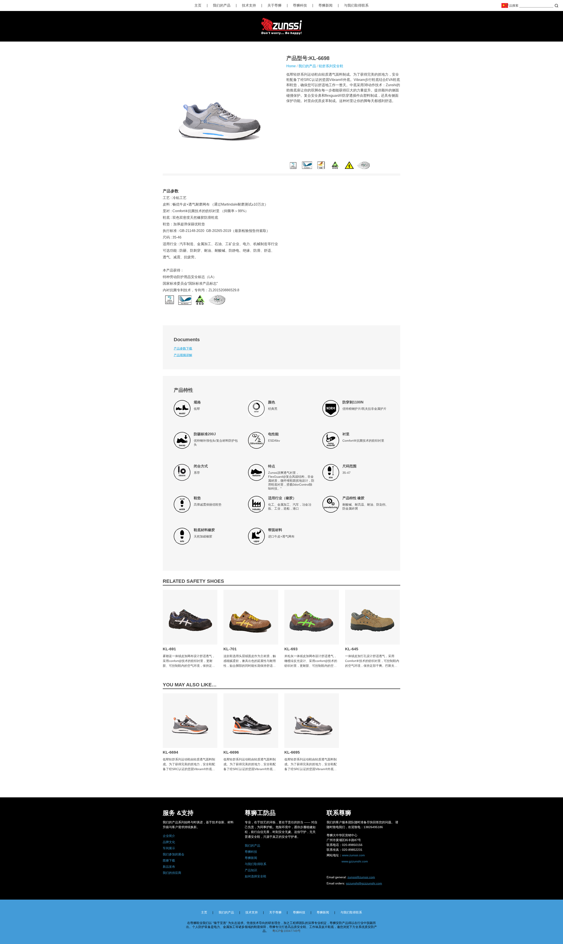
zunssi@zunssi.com (361, 877)
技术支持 (249, 5)
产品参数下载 (183, 348)
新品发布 (169, 866)
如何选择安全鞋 (255, 876)
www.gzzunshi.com (355, 861)
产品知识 (251, 870)
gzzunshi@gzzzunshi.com (364, 883)
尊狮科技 (300, 5)
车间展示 (169, 848)
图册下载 (169, 860)
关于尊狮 (274, 5)
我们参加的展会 (173, 854)
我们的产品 (221, 5)
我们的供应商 (172, 873)
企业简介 (169, 836)
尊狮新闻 (325, 5)
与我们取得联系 (356, 5)
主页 (197, 5)
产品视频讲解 (183, 355)
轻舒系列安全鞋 (331, 66)
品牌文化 (169, 842)
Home (291, 66)
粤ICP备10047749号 (286, 931)
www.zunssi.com (353, 855)
